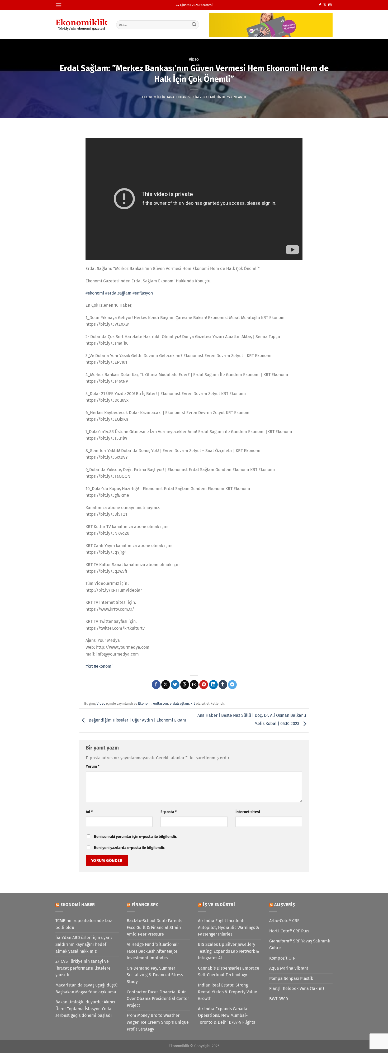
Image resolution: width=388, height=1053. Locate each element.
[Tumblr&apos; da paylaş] (223, 684)
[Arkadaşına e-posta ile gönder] (194, 684)
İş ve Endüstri (219, 904)
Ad (89, 812)
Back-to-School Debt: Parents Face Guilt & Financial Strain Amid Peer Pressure (154, 927)
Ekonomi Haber (77, 904)
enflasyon (160, 703)
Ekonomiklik (153, 97)
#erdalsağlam (118, 293)
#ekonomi (95, 293)
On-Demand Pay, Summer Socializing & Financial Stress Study (155, 975)
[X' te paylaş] (165, 684)
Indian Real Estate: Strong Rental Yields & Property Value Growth (227, 992)
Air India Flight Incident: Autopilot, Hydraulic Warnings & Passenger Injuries (228, 927)
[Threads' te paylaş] (184, 684)
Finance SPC (145, 904)
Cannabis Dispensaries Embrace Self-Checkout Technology (228, 972)
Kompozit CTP (282, 958)
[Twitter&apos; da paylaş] (175, 684)
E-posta (168, 812)
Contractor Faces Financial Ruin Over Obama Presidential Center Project (158, 998)
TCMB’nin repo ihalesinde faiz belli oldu (83, 924)
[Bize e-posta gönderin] (330, 5)
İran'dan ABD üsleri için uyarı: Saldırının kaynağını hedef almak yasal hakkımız (83, 944)
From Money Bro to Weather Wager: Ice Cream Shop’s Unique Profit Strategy (158, 1022)
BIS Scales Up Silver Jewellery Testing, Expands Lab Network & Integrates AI (228, 951)
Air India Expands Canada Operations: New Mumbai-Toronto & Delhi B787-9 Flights (226, 1015)
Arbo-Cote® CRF (284, 920)
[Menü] (58, 5)
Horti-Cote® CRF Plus (289, 930)
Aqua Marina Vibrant (288, 968)
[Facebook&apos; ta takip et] (319, 5)
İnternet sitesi (247, 812)
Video (194, 59)
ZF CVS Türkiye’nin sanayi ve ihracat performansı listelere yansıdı (83, 968)
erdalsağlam (179, 703)
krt (193, 703)
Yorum (92, 766)
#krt (89, 666)
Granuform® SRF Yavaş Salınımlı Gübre (299, 944)
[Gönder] (194, 24)
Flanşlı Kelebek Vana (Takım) (296, 988)
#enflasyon (143, 293)
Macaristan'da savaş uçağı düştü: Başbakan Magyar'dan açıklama (87, 988)
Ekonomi (145, 703)
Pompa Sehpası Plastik (291, 978)
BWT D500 (278, 998)
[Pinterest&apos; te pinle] (203, 684)
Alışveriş (284, 904)
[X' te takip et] (325, 5)
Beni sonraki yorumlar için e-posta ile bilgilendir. (135, 836)
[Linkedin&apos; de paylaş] (213, 684)
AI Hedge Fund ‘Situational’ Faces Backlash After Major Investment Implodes (153, 951)
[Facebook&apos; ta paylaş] (156, 684)
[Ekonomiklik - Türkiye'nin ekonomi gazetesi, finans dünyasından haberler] (81, 24)
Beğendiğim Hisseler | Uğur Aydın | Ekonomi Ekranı (137, 720)
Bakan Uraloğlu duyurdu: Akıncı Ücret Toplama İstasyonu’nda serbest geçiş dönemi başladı (85, 1008)
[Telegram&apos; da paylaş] (232, 684)
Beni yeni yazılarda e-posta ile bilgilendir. (129, 848)
